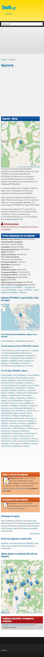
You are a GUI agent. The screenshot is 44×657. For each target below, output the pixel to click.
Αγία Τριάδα (7, 375)
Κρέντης (13, 421)
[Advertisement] (22, 40)
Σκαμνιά (22, 441)
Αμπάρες (35, 350)
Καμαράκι (4, 543)
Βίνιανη (4, 393)
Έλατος (27, 400)
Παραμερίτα (5, 436)
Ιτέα (20, 403)
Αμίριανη (23, 292)
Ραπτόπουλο (6, 441)
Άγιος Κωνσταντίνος (26, 380)
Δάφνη (12, 398)
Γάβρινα (4, 395)
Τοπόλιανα (32, 441)
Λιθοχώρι (4, 423)
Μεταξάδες (27, 426)
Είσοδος (9, 14)
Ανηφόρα (23, 385)
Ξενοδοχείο (35, 526)
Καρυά (32, 405)
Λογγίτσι (23, 423)
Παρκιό (31, 341)
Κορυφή (4, 526)
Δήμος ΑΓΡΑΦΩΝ (25, 290)
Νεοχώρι (4, 363)
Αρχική (3, 59)
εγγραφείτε (25, 625)
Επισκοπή (30, 355)
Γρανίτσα (4, 398)
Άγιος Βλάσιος (34, 375)
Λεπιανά (22, 421)
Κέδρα (16, 416)
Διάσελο (4, 400)
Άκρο (3, 521)
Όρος (22, 521)
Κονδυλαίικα (19, 418)
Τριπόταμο (18, 366)
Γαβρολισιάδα (14, 395)
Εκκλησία (8, 523)
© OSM (27, 166)
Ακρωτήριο (33, 521)
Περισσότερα (35, 533)
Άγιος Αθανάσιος (20, 375)
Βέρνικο (31, 390)
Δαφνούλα (21, 398)
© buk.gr (37, 166)
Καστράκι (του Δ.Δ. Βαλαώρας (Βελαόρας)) (16, 408)
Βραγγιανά (22, 393)
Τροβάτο (26, 443)
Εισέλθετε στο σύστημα (11, 625)
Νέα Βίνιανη (32, 428)
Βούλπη (12, 393)
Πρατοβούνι (24, 438)
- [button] (4, 127)
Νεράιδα (24, 431)
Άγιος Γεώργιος (8, 350)
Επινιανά (4, 403)
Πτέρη (34, 438)
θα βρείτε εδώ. (17, 219)
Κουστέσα (29, 418)
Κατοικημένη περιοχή (26, 523)
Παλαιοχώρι (15, 363)
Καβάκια (28, 403)
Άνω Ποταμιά (34, 385)
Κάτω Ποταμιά (20, 413)
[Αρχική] (22, 7)
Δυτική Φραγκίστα (17, 355)
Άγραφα (20, 383)
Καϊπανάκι (5, 358)
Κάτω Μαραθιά (8, 341)
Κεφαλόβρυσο (6, 418)
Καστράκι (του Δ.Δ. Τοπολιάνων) (13, 410)
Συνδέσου (6, 488)
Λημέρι (30, 421)
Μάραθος (4, 426)
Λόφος (15, 526)
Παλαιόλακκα (6, 433)
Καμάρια (15, 405)
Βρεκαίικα (25, 353)
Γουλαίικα (5, 355)
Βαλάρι (31, 388)
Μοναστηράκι (6, 428)
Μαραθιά (19, 341)
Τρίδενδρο (5, 443)
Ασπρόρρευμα (20, 388)
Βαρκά (13, 390)
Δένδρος (30, 398)
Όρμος (12, 521)
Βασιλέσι (22, 390)
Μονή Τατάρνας (25, 360)
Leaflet (20, 166)
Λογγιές (14, 423)
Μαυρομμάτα (15, 426)
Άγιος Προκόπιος (22, 350)
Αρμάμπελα (7, 388)
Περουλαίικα (6, 366)
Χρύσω (26, 446)
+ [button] (4, 123)
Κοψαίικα (4, 360)
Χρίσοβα (16, 446)
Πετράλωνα (5, 438)
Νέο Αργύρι (5, 431)
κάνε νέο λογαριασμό (19, 488)
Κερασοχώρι (25, 416)
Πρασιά (14, 438)
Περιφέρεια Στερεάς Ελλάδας (12, 287)
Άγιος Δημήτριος (22, 378)
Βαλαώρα (4, 390)
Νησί (24, 526)
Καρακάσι (15, 358)
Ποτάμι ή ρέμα (11, 528)
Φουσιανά (7, 446)
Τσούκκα (30, 366)
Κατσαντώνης (32, 410)
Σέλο (15, 441)
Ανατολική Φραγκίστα (10, 353)
